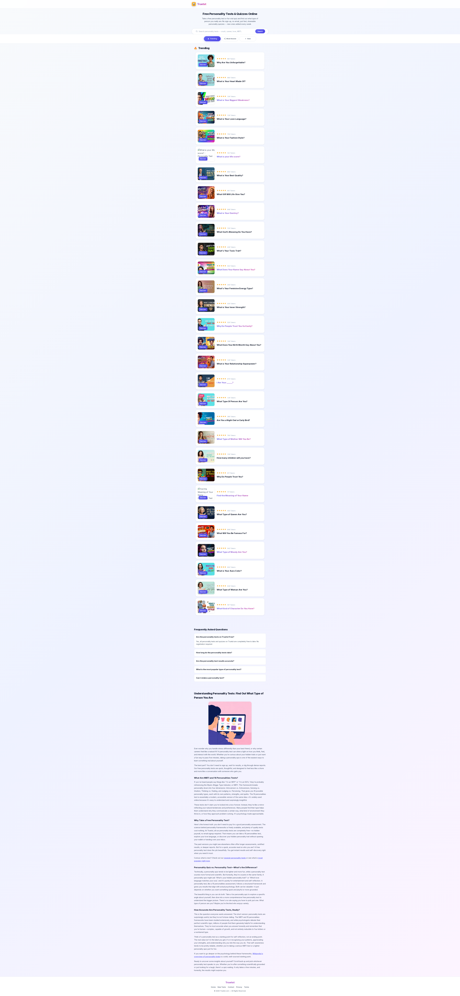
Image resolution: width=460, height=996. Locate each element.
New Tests (222, 987)
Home (213, 987)
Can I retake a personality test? (210, 678)
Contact (231, 987)
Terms (246, 987)
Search (260, 31)
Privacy (239, 987)
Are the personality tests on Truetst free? (215, 637)
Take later (203, 64)
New (249, 38)
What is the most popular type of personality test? (218, 669)
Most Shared (231, 38)
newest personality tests (235, 858)
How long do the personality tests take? (214, 653)
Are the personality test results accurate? (215, 661)
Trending (213, 38)
